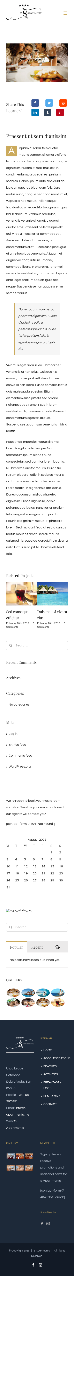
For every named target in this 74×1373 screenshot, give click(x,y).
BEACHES (50, 1066)
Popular (16, 947)
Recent (37, 947)
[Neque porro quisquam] (13, 993)
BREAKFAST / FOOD (52, 1085)
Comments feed (20, 755)
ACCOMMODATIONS (54, 1058)
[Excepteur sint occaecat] (43, 993)
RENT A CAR (51, 1096)
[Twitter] (49, 103)
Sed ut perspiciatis (54, 611)
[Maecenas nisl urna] (43, 1002)
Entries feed (17, 744)
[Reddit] (63, 103)
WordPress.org (20, 766)
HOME (47, 1050)
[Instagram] (48, 1223)
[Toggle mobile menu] (66, 13)
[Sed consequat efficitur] (58, 1002)
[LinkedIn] (35, 112)
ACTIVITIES (50, 1074)
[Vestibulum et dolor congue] (28, 1002)
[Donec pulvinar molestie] (13, 1002)
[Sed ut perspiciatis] (28, 993)
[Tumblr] (47, 112)
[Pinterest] (60, 112)
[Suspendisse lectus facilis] (58, 993)
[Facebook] (35, 103)
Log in (13, 733)
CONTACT (50, 1104)
